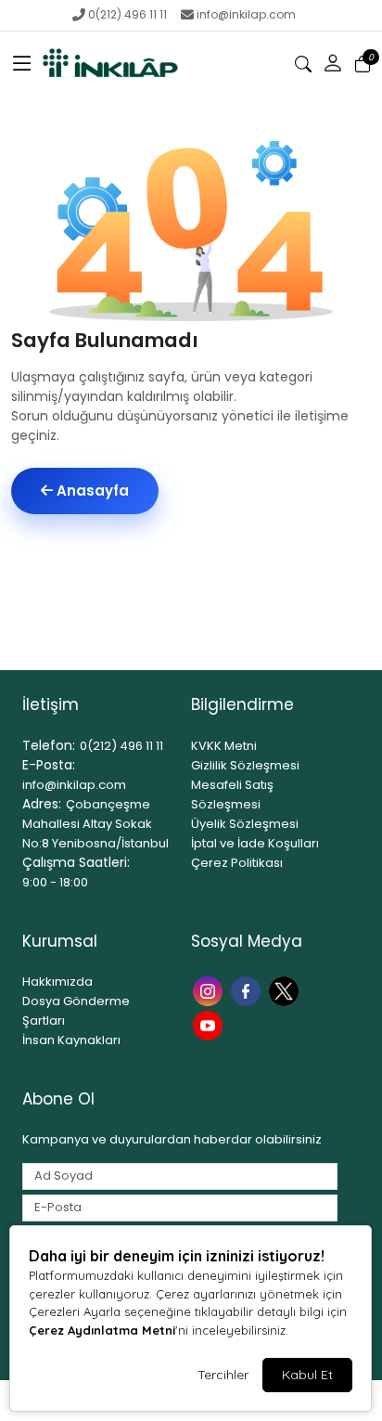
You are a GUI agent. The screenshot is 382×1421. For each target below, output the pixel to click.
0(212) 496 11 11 (127, 14)
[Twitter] (286, 989)
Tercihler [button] (222, 1374)
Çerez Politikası (237, 863)
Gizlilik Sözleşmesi (245, 765)
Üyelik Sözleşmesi (245, 824)
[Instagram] (210, 989)
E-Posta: (48, 765)
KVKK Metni (224, 746)
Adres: (41, 803)
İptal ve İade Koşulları (255, 843)
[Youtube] (210, 1024)
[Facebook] (248, 989)
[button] (22, 64)
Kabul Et (307, 1374)
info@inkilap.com (246, 14)
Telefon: (48, 745)
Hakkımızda (57, 981)
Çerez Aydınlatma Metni (102, 1330)
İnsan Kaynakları (71, 1040)
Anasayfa (91, 490)
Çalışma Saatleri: (76, 862)
